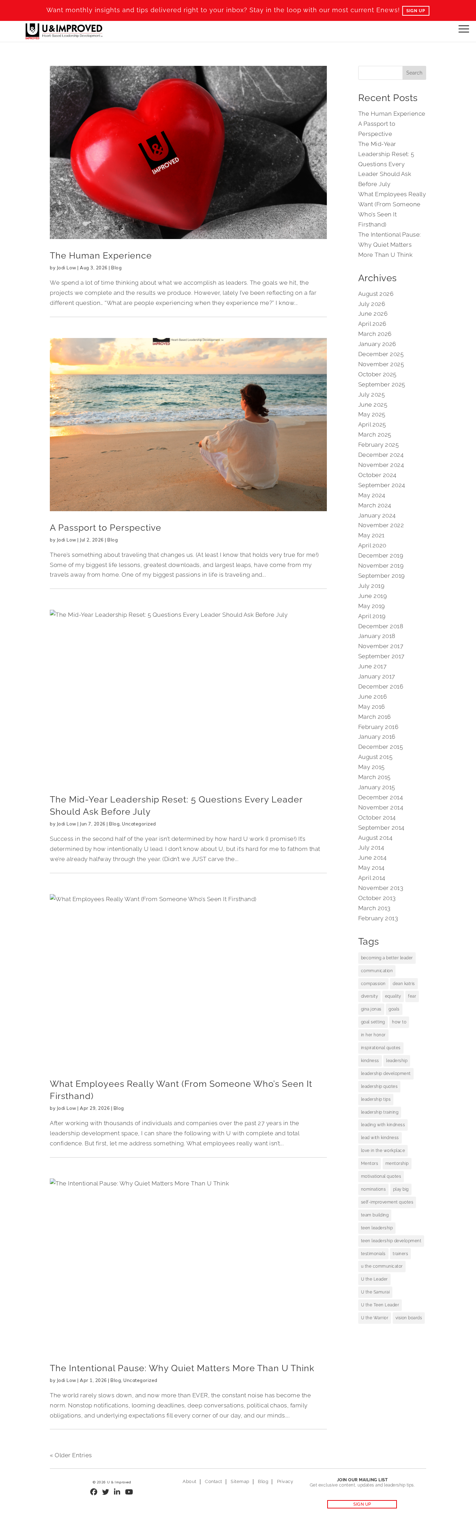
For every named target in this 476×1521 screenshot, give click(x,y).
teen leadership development (391, 1240)
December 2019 (381, 555)
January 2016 (377, 736)
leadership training (380, 1112)
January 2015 (376, 787)
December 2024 (381, 454)
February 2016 (378, 726)
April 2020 (372, 545)
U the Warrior (375, 1317)
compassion (373, 983)
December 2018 (381, 626)
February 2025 (378, 444)
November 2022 (381, 525)
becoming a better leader (387, 957)
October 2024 (377, 474)
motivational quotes (381, 1176)
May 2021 (371, 535)
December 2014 (380, 797)
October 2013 (377, 897)
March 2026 (375, 333)
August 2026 (376, 293)
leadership (396, 1060)
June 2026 (373, 313)
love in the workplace (383, 1150)
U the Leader (374, 1279)
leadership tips (376, 1099)
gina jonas (371, 1009)
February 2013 (378, 918)
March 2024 (374, 505)
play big (401, 1189)
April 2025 (372, 424)
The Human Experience (101, 255)
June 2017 (372, 666)
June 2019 (372, 595)
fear (412, 996)
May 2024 (371, 495)
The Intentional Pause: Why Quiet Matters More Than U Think (182, 1368)
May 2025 (371, 414)
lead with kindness (380, 1137)
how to (399, 1022)
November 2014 (381, 807)
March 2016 (374, 716)
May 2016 (371, 706)
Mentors (369, 1163)
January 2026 (377, 343)
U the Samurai (375, 1292)
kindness (370, 1060)
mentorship (397, 1163)
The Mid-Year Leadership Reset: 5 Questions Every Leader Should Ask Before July (386, 164)
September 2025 (381, 384)
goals (394, 1009)
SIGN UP (362, 1504)
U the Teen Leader (380, 1305)
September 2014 (381, 827)
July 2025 (371, 394)
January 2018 (377, 635)
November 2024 (381, 464)
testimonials (373, 1253)
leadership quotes (379, 1086)
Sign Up (415, 10)
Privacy (285, 1481)
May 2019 (371, 605)
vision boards (409, 1317)
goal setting (373, 1022)
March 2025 (374, 434)
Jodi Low (66, 267)
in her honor (373, 1034)
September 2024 (381, 485)
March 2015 (374, 777)
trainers (400, 1253)
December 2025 (381, 354)
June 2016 (372, 696)
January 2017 (376, 676)
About (190, 1481)
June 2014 (372, 857)
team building (375, 1215)
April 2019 (372, 616)
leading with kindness (383, 1124)
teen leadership (377, 1228)
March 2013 (374, 908)
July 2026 (371, 303)
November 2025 (381, 364)
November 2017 (381, 646)
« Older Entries (71, 1455)
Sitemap (240, 1481)
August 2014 (375, 837)
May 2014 (371, 867)
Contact (213, 1481)
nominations (373, 1189)
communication (377, 970)
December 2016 (381, 686)
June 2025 (372, 404)
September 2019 (381, 575)
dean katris (404, 983)
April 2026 (372, 323)
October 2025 (377, 374)
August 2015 (375, 756)
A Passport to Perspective (105, 527)
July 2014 (371, 847)
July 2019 (371, 585)
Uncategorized (139, 824)
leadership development (386, 1073)
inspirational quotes (381, 1047)
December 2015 (380, 746)
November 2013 (381, 887)
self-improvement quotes (387, 1202)
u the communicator (382, 1266)
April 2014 (371, 877)
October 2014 (377, 817)
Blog (116, 267)
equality (393, 996)
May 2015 (371, 766)
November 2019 (381, 565)
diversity (369, 996)
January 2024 (377, 515)
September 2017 (381, 656)
